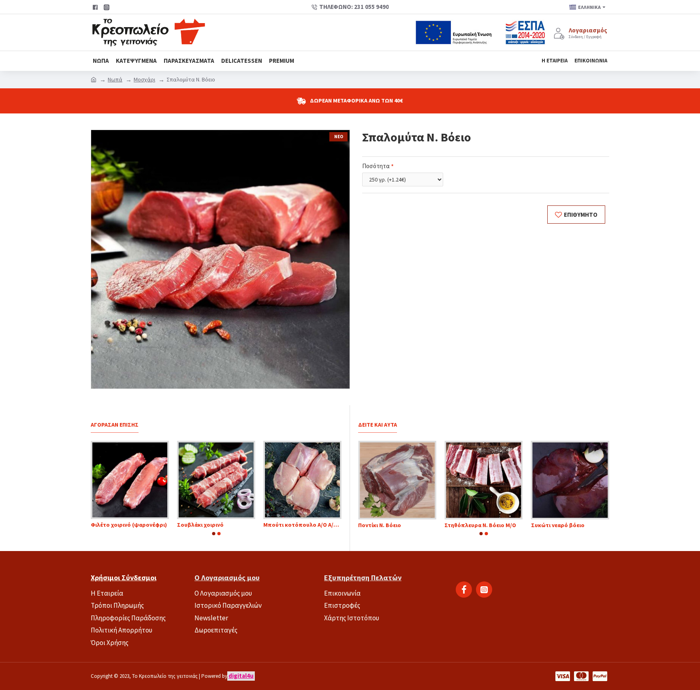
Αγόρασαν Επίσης (115, 424)
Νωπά (115, 79)
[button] (213, 533)
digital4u (241, 675)
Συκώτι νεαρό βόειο (565, 525)
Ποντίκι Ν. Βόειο (387, 525)
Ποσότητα (376, 166)
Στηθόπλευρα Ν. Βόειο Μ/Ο (488, 525)
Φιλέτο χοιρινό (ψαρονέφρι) (152, 524)
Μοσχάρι (144, 79)
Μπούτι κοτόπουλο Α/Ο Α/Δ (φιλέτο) (326, 524)
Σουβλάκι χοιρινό (224, 524)
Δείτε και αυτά (377, 424)
